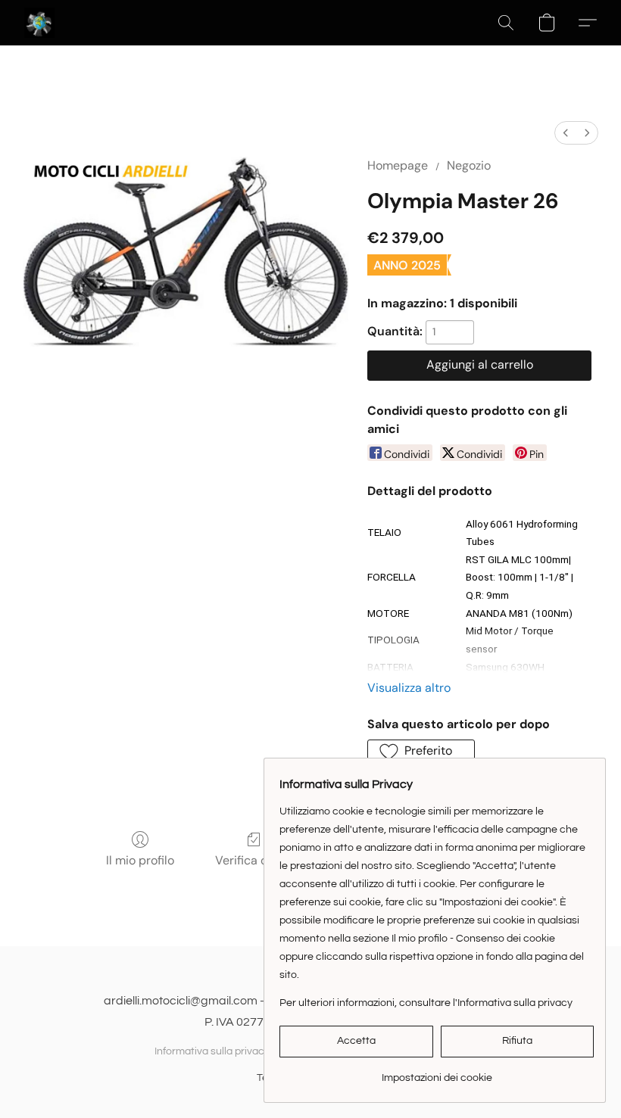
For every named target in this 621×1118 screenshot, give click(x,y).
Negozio (469, 165)
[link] (436, 1072)
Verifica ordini (253, 860)
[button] (39, 23)
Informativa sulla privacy (212, 1051)
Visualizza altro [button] (409, 688)
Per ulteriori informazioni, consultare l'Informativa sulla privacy (426, 1003)
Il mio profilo (140, 860)
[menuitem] (565, 133)
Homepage (397, 165)
